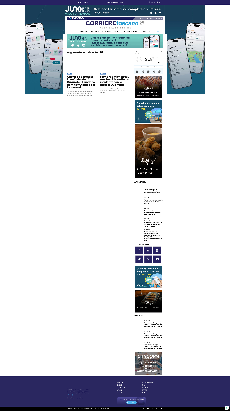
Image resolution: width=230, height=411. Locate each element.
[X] (157, 2)
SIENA (144, 393)
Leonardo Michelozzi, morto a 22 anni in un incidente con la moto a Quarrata (114, 81)
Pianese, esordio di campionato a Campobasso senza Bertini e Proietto (153, 190)
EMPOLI (120, 385)
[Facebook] (147, 2)
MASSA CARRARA (148, 382)
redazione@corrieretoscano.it (74, 395)
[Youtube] (159, 2)
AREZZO (120, 382)
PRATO (144, 390)
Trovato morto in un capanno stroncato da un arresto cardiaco (152, 212)
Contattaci (131, 402)
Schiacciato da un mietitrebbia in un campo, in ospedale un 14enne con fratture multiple (153, 223)
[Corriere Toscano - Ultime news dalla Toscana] (115, 25)
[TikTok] (154, 2)
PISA (143, 385)
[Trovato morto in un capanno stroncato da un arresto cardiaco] (138, 211)
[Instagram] (149, 2)
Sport (145, 186)
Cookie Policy (70, 398)
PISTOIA (145, 388)
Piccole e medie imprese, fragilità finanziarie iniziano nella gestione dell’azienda (153, 324)
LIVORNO (120, 390)
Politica (70, 73)
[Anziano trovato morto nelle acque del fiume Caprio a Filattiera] (138, 200)
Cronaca (103, 73)
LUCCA (119, 393)
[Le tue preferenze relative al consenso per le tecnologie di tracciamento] (227, 408)
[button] (158, 31)
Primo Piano (147, 229)
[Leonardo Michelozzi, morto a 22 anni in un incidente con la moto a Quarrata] (115, 64)
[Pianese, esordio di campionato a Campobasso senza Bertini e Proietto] (138, 190)
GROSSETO (121, 388)
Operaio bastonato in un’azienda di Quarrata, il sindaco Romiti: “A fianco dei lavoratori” (81, 82)
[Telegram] (152, 2)
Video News (147, 320)
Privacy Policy (79, 398)
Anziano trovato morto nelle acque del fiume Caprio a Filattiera (153, 201)
